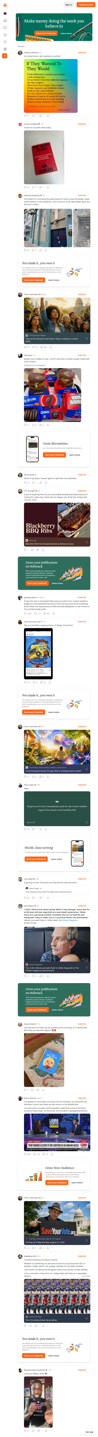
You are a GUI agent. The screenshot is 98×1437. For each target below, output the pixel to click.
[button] (5, 13)
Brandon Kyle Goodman (34, 1370)
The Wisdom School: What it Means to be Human (47, 767)
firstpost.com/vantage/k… (35, 365)
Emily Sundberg (31, 124)
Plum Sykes (29, 785)
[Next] (87, 227)
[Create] (4, 55)
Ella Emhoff (29, 474)
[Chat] (5, 28)
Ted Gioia (28, 355)
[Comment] (32, 550)
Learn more (66, 33)
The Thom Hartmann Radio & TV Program (45, 1239)
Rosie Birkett (29, 1024)
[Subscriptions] (5, 20)
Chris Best (28, 879)
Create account (86, 4)
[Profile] (5, 49)
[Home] (5, 5)
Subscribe (82, 52)
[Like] (25, 1326)
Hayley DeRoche (31, 52)
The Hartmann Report (37, 335)
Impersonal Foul (35, 1317)
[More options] (89, 52)
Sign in (68, 4)
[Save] (87, 338)
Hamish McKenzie (32, 195)
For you (21, 46)
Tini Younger (29, 490)
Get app (89, 1432)
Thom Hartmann (31, 294)
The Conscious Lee (32, 621)
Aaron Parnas (30, 1098)
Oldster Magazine (70, 920)
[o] (38, 653)
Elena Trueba (34, 888)
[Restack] (40, 250)
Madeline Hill (30, 1256)
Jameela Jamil (30, 597)
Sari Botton (29, 905)
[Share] (48, 116)
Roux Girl (32, 540)
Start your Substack (46, 33)
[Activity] (5, 35)
